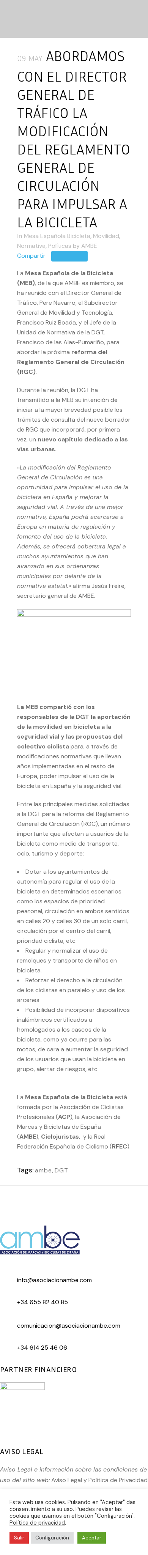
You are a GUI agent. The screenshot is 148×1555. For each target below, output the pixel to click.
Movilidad (106, 236)
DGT (61, 1170)
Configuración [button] (52, 1538)
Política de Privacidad (118, 1480)
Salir (19, 1538)
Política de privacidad (37, 1522)
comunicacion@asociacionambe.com (68, 1326)
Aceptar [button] (91, 1538)
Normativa (31, 246)
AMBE (89, 246)
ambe (43, 1170)
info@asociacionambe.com (54, 1280)
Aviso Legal (66, 1480)
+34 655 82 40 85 (42, 1302)
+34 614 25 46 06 (42, 1348)
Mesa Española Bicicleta (57, 236)
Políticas (59, 246)
